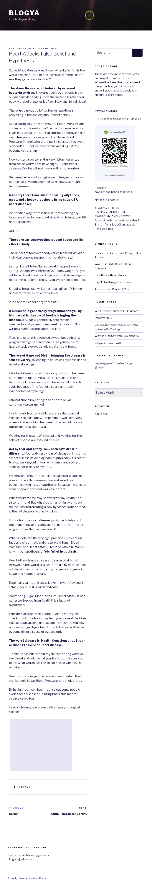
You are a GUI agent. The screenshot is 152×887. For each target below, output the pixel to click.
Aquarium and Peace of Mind (112, 289)
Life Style (22, 787)
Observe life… (103, 317)
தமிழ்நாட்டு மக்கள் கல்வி (108, 342)
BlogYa (24, 13)
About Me (101, 413)
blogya (51, 48)
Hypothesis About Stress (110, 275)
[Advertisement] (41, 745)
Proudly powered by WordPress (27, 878)
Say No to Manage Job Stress (113, 282)
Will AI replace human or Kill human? (117, 311)
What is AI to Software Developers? (117, 335)
